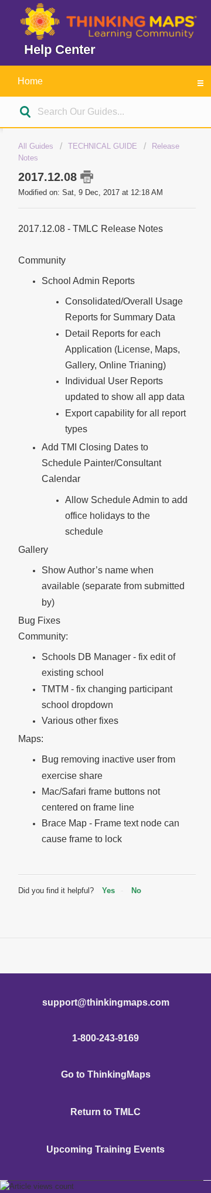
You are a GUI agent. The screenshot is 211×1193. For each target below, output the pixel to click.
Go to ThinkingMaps (106, 1074)
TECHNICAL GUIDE (102, 146)
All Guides (35, 146)
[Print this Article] (86, 176)
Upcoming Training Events (105, 1149)
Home (30, 81)
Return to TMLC (105, 1112)
